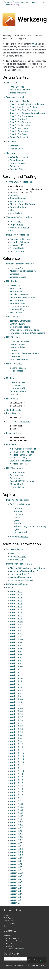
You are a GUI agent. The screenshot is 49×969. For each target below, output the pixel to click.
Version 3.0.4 (16, 627)
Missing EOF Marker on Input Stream (27, 568)
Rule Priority (16, 291)
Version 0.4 (15, 891)
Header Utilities (17, 347)
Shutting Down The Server (22, 204)
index (43, 2)
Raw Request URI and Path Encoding (27, 333)
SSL (12, 210)
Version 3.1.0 (16, 618)
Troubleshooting (18, 207)
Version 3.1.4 (16, 607)
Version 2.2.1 (16, 675)
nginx (16, 529)
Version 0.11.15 (17, 756)
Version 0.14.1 (16, 735)
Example (14, 146)
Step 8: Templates (19, 131)
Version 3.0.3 (16, 630)
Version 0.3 (15, 897)
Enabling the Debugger (21, 239)
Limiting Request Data (20, 577)
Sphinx (37, 965)
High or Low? (16, 149)
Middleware (11, 444)
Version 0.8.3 (16, 852)
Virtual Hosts (16, 201)
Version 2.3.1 (16, 663)
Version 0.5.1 (16, 882)
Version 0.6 (15, 879)
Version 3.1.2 (16, 612)
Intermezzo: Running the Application (27, 113)
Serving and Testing (14, 941)
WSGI (34, 44)
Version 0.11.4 (16, 789)
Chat (5, 926)
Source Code (9, 921)
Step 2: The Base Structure (23, 110)
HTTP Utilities (13, 337)
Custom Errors (17, 487)
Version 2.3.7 (16, 645)
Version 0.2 (15, 900)
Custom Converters (19, 306)
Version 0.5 (15, 885)
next (28, 2)
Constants (15, 356)
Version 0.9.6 (16, 825)
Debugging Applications (17, 235)
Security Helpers (18, 391)
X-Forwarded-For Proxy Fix (23, 449)
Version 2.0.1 (16, 696)
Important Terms (14, 549)
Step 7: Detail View (19, 128)
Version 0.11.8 (16, 777)
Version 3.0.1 (16, 636)
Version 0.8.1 (16, 858)
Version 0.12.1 (16, 747)
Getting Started (12, 938)
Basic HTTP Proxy (18, 458)
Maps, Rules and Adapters (22, 297)
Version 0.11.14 (17, 759)
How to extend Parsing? (21, 580)
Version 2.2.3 (16, 669)
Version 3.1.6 (16, 600)
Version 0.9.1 (16, 843)
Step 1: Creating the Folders (23, 107)
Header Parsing (17, 163)
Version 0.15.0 (16, 732)
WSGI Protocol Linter (20, 461)
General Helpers (17, 382)
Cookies (14, 350)
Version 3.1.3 (16, 609)
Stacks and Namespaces (18, 421)
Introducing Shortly (19, 101)
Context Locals (13, 410)
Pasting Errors (17, 251)
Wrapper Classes (18, 277)
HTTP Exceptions (14, 468)
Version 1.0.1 (16, 702)
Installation (11, 83)
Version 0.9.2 (16, 840)
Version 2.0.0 (16, 699)
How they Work (17, 268)
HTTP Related (16, 371)
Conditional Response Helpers (24, 353)
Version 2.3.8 (16, 642)
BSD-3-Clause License (17, 584)
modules (35, 2)
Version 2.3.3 (16, 657)
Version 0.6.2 (16, 873)
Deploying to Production (18, 500)
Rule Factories (17, 300)
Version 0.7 (15, 870)
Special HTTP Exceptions (22, 481)
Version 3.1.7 (16, 597)
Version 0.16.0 (16, 711)
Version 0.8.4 (16, 849)
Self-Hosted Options (20, 504)
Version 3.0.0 (16, 639)
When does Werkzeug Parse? (24, 571)
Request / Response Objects (20, 264)
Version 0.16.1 (16, 708)
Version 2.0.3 (16, 690)
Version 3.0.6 (16, 622)
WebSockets (16, 312)
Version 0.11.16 (17, 753)
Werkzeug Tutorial (15, 97)
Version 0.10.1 (16, 816)
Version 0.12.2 (16, 744)
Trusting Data (16, 169)
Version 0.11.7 (16, 780)
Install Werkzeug (18, 93)
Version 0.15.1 (16, 729)
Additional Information (15, 949)
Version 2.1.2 (16, 681)
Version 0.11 (15, 801)
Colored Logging (18, 198)
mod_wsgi (18, 514)
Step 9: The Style (18, 134)
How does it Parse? (19, 574)
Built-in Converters (19, 294)
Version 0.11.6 (16, 783)
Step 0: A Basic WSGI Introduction (27, 104)
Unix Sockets (16, 213)
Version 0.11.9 (16, 774)
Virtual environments (20, 90)
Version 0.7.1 (16, 867)
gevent (17, 520)
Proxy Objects (13, 413)
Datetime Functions (19, 341)
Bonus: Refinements (19, 137)
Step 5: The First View (20, 122)
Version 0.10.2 (16, 813)
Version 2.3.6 (16, 648)
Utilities (10, 378)
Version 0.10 (16, 819)
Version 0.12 (16, 750)
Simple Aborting (17, 484)
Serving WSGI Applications (19, 182)
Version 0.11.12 (17, 765)
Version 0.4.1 (16, 888)
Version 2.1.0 (16, 687)
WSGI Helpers (13, 317)
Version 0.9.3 (16, 837)
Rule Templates (17, 303)
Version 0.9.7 (16, 822)
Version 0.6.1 (16, 876)
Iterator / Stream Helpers (22, 321)
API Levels (11, 141)
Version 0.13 (16, 741)
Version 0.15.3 (16, 723)
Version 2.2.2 (16, 672)
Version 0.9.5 (16, 831)
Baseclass (15, 478)
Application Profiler (19, 464)
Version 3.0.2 (16, 633)
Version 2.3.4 (16, 654)
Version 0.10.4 (17, 807)
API (12, 230)
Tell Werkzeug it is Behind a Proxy (30, 526)
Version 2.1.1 (15, 684)
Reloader (14, 195)
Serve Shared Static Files (22, 452)
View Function (16, 559)
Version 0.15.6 (16, 714)
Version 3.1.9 (16, 592)
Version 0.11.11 (16, 768)
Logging (14, 394)
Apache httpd (20, 532)
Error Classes (16, 475)
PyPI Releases (9, 918)
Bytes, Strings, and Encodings (24, 330)
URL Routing (12, 281)
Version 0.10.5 (16, 804)
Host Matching (17, 309)
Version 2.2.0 (16, 678)
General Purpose (18, 368)
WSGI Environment (19, 157)
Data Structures (14, 364)
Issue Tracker (9, 923)
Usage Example (17, 472)
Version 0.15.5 (16, 717)
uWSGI (17, 517)
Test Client (15, 222)
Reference (10, 944)
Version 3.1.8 (16, 594)
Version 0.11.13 (17, 762)
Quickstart (11, 153)
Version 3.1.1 (15, 615)
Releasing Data (13, 433)
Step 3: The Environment (22, 116)
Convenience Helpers (20, 327)
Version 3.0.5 (16, 624)
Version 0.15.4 (16, 720)
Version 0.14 (16, 738)
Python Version (17, 87)
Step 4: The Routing (19, 119)
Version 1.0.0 (16, 705)
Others (13, 374)
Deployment (11, 946)
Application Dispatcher (21, 455)
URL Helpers (16, 385)
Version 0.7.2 (16, 864)
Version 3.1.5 (16, 604)
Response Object (18, 557)
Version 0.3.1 (16, 894)
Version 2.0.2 (16, 693)
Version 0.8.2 (16, 855)
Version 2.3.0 (16, 666)
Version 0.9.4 (16, 834)
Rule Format (16, 288)
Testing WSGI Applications (19, 217)
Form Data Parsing (19, 359)
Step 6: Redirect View (20, 125)
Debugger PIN (16, 245)
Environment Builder (19, 227)
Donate (6, 915)
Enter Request (17, 160)
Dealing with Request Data (19, 564)
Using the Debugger (19, 242)
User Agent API (17, 388)
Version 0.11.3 (16, 792)
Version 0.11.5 (16, 786)
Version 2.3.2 (16, 660)
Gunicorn (18, 508)
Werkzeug (15, 5)
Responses (15, 166)
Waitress (18, 511)
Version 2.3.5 (16, 651)
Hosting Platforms (19, 537)
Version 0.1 (15, 903)
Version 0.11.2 (16, 795)
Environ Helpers (17, 324)
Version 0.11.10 (17, 771)
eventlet (18, 523)
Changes (10, 587)
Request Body (16, 225)
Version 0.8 (15, 861)
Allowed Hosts (17, 248)
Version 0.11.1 (16, 798)
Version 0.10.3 (16, 810)
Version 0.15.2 (16, 726)
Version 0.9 (15, 846)
